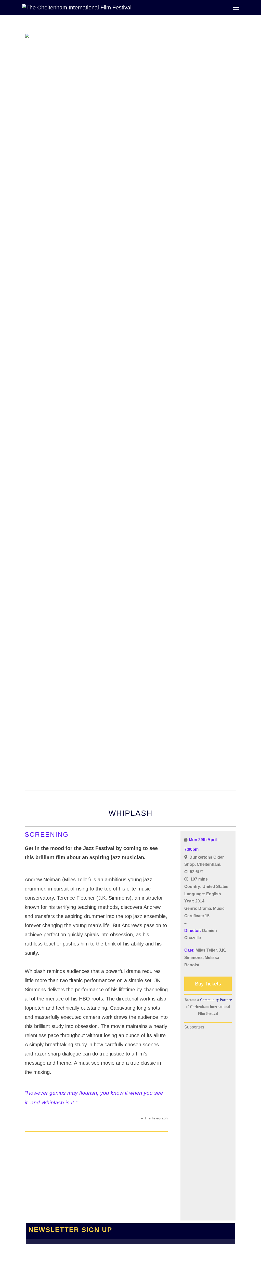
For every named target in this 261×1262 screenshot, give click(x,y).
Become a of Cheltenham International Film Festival (208, 1007)
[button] (189, 1058)
